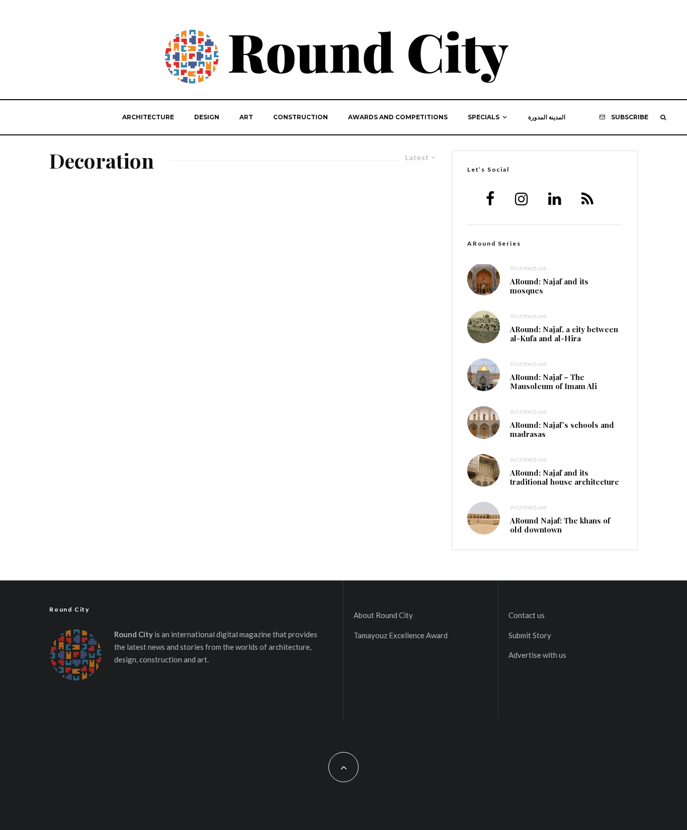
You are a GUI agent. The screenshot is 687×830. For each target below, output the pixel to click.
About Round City (383, 615)
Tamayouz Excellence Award (401, 635)
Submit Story (529, 635)
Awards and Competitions (398, 117)
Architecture (148, 117)
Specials (483, 117)
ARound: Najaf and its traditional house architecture (564, 477)
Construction (300, 117)
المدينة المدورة (546, 117)
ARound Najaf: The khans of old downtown (560, 525)
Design (206, 117)
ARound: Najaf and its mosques (549, 286)
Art (246, 117)
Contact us (526, 615)
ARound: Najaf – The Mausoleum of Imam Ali (553, 381)
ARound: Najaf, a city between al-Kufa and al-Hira (564, 334)
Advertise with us (537, 654)
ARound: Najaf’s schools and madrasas (562, 429)
